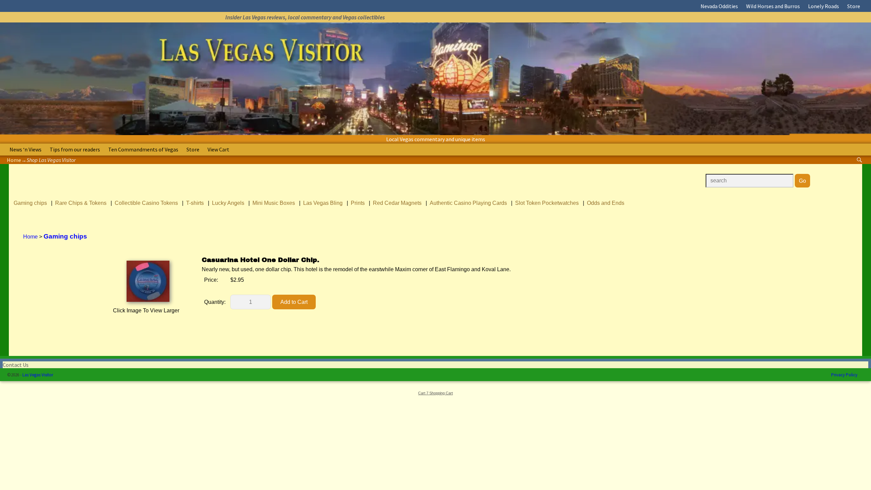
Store (853, 6)
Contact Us (16, 364)
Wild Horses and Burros (773, 6)
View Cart (218, 149)
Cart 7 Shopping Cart (435, 393)
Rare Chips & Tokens (80, 203)
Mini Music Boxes (273, 203)
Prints (358, 203)
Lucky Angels (228, 203)
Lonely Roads (823, 6)
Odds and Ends (605, 203)
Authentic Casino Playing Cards (468, 203)
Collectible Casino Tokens (146, 203)
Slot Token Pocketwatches (547, 203)
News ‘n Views (26, 149)
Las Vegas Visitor (37, 375)
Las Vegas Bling (323, 203)
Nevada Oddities (719, 6)
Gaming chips (30, 203)
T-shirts (195, 203)
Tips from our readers (75, 149)
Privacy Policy (844, 375)
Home (14, 160)
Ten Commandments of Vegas (143, 149)
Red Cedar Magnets (397, 203)
